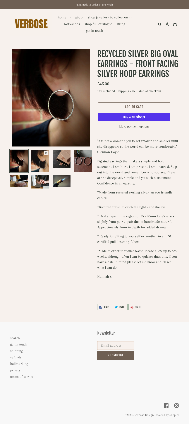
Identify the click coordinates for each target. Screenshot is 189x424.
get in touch (18, 344)
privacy (15, 370)
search (15, 338)
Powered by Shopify (166, 415)
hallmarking (19, 364)
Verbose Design (144, 415)
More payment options (134, 126)
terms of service (22, 377)
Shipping (123, 91)
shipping (16, 351)
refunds (16, 357)
